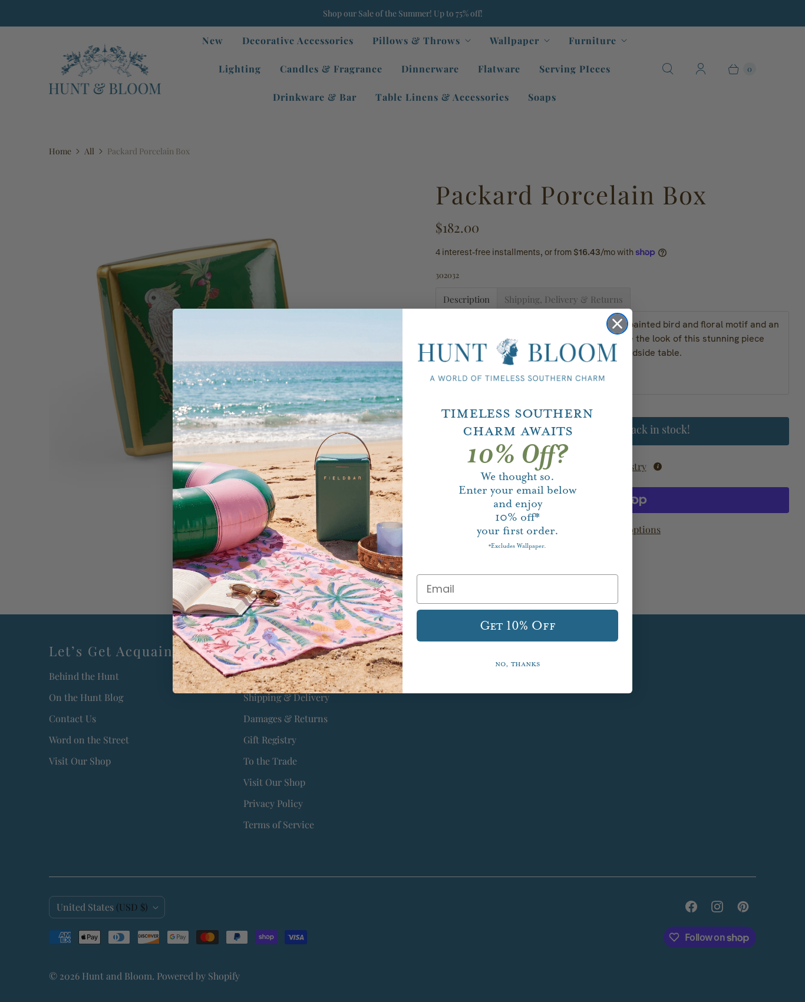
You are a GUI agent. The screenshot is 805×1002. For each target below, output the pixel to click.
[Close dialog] (617, 323)
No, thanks (517, 664)
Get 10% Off (518, 625)
